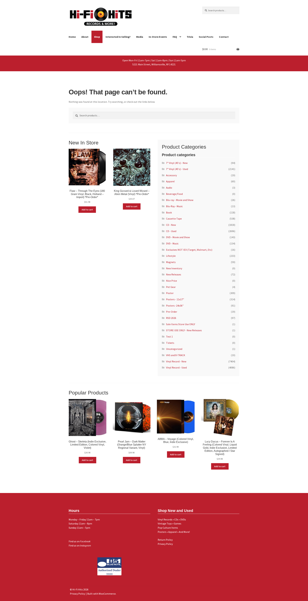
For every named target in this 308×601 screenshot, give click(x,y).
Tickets (170, 342)
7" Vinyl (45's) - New (177, 162)
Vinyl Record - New (176, 361)
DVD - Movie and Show (178, 237)
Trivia (190, 36)
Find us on (79, 541)
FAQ (175, 36)
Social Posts (206, 36)
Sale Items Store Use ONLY (180, 324)
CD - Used (171, 231)
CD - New (171, 224)
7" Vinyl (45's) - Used (177, 169)
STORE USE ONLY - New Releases (184, 330)
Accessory (171, 175)
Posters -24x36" (175, 305)
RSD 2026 (171, 318)
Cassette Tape (174, 218)
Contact (224, 36)
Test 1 (169, 336)
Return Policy (165, 539)
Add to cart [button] (87, 209)
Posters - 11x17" (175, 299)
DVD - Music (172, 243)
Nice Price (171, 280)
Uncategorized (174, 348)
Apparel (170, 181)
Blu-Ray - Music (174, 206)
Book (169, 212)
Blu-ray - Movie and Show (179, 200)
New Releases (173, 274)
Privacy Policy (165, 543)
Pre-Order (171, 311)
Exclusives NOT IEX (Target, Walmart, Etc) (189, 249)
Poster (170, 293)
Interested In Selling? (118, 36)
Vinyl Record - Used (176, 367)
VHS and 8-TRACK (175, 355)
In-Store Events (158, 36)
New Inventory (174, 268)
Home (72, 36)
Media (139, 36)
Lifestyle (171, 255)
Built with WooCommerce (101, 593)
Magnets (171, 262)
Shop (97, 36)
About (84, 36)
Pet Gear (171, 287)
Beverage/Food (174, 193)
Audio (169, 187)
